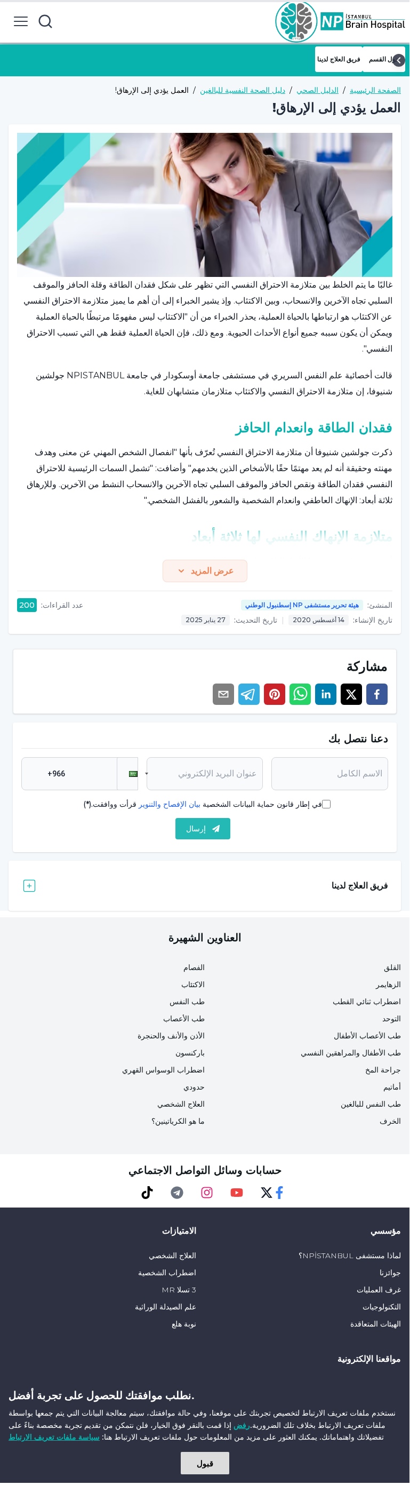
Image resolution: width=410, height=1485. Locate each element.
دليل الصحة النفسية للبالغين (242, 90)
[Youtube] (236, 1192)
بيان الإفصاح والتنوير (169, 804)
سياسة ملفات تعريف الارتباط (54, 1437)
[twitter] (351, 694)
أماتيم (392, 1087)
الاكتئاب (193, 984)
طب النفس (187, 1001)
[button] (127, 774)
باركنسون (190, 1053)
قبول (205, 1463)
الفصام (194, 967)
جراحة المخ (383, 1070)
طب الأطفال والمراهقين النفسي (351, 1053)
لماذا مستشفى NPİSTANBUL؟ (350, 1255)
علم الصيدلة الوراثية (165, 1307)
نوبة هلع (184, 1324)
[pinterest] (274, 694)
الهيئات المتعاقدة (375, 1324)
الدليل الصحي (317, 90)
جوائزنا (390, 1272)
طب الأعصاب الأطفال (367, 1036)
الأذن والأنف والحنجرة (171, 1036)
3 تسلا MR (179, 1290)
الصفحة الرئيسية (375, 90)
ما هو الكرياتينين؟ (178, 1121)
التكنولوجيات (382, 1307)
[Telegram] (177, 1192)
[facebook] (377, 694)
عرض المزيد (212, 571)
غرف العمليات (379, 1290)
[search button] (45, 21)
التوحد (391, 1018)
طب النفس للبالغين (371, 1104)
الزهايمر (388, 984)
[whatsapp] (300, 694)
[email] (223, 694)
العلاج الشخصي (181, 1104)
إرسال (196, 828)
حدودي (194, 1087)
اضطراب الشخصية (167, 1272)
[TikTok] (147, 1192)
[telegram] (249, 694)
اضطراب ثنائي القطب (367, 1001)
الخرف (390, 1121)
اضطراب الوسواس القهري (163, 1070)
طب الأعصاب (184, 1018)
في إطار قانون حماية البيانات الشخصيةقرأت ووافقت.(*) (202, 804)
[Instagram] (206, 1192)
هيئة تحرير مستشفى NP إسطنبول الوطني (302, 605)
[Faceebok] (279, 1192)
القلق (392, 967)
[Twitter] (266, 1192)
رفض (242, 1425)
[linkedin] (325, 694)
